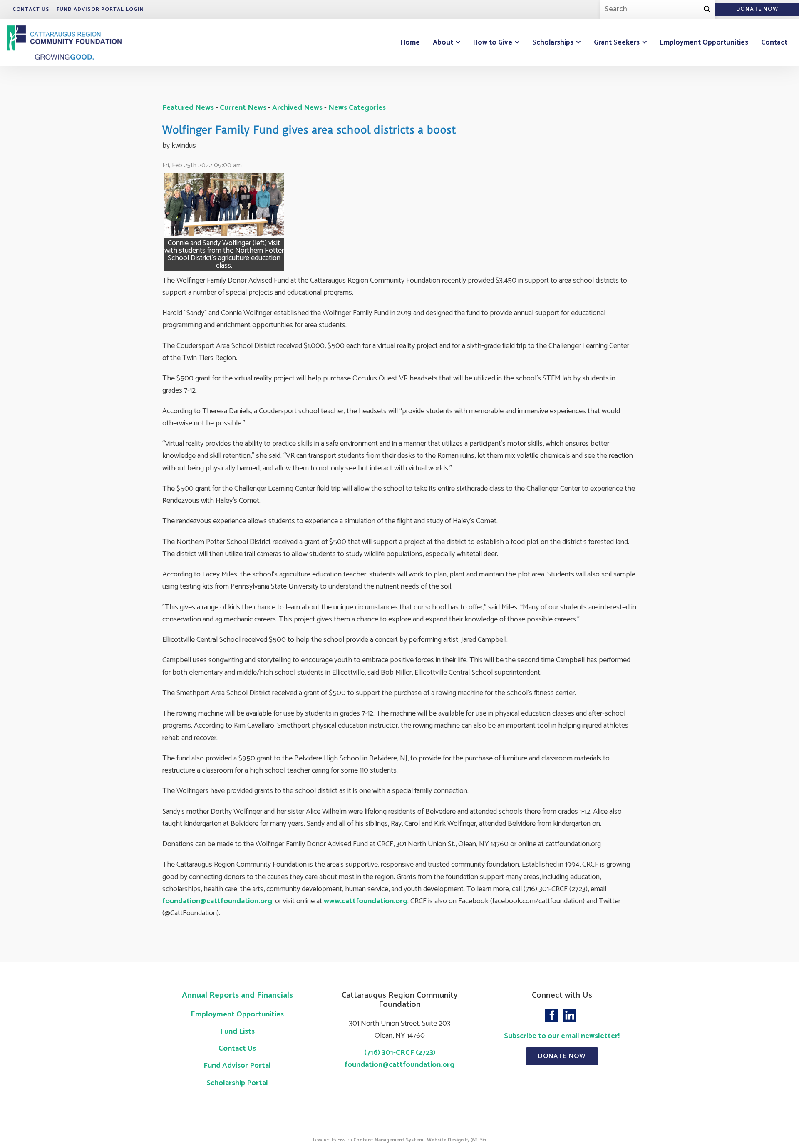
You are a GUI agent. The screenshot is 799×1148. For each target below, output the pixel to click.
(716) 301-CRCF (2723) (399, 1052)
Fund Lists (237, 1031)
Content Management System (388, 1140)
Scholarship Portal (237, 1083)
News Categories (357, 108)
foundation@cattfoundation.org (217, 901)
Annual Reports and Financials (237, 995)
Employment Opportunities (704, 42)
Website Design (445, 1140)
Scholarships (552, 42)
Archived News (297, 108)
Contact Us (31, 9)
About (443, 42)
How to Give (492, 42)
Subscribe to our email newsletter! (562, 1036)
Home (410, 42)
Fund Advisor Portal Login (100, 9)
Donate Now (562, 1056)
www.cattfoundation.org (365, 901)
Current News (243, 108)
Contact (774, 42)
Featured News (188, 108)
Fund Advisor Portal (237, 1065)
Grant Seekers (617, 42)
